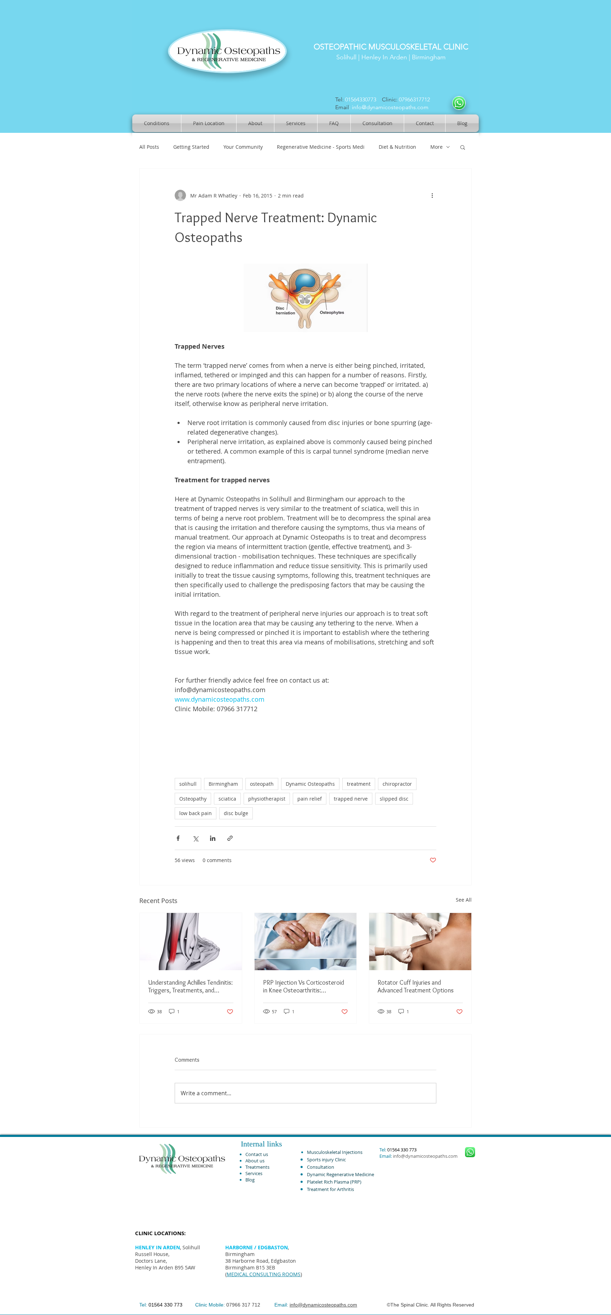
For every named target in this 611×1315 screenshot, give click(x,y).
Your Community (243, 146)
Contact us (256, 1154)
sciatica (227, 798)
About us (254, 1160)
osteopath (262, 783)
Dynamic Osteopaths (310, 783)
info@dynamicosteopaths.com (390, 107)
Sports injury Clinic (326, 1159)
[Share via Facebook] (178, 838)
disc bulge (236, 813)
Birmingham (223, 783)
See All (464, 899)
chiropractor (397, 783)
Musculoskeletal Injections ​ (335, 1152)
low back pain (195, 813)
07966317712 (416, 99)
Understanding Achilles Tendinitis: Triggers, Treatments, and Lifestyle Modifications (190, 986)
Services (253, 1173)
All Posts (149, 146)
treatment (359, 783)
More (436, 146)
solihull (188, 783)
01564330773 (360, 99)
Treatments (257, 1167)
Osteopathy (192, 798)
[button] (462, 147)
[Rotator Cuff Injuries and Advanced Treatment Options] (420, 941)
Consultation (320, 1167)
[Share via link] (230, 838)
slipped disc (394, 798)
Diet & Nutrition (397, 146)
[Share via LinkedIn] (212, 838)
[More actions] (432, 195)
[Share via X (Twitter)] (195, 838)
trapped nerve (351, 798)
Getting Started (191, 146)
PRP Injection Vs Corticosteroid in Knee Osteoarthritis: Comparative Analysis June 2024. (305, 986)
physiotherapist (266, 798)
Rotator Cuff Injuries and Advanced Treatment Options (416, 986)
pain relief (309, 798)
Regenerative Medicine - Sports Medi (321, 146)
